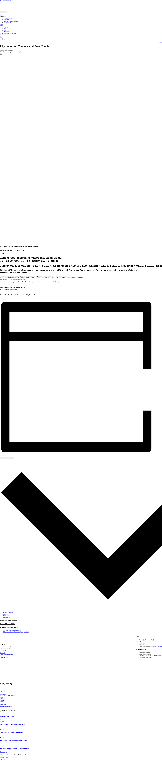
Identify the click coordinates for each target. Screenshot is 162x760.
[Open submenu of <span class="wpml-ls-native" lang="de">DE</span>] (2, 38)
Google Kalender (8, 612)
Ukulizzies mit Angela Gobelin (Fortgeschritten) (16, 632)
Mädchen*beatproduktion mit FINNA (13, 630)
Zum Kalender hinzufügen (7, 458)
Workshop (159, 646)
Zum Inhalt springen (5, 0)
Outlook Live (7, 617)
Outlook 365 (6, 615)
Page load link (4, 757)
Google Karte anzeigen (154, 655)
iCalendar (6, 614)
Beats (154, 646)
